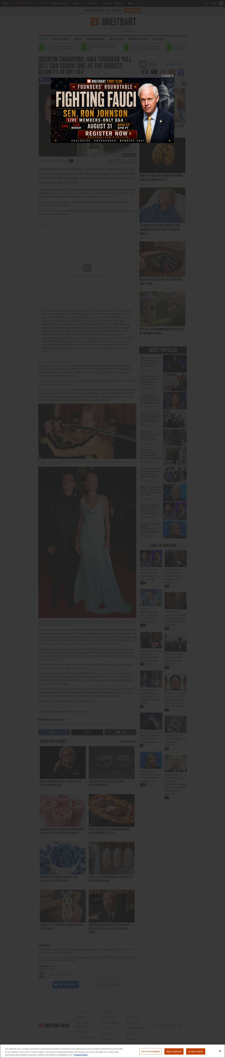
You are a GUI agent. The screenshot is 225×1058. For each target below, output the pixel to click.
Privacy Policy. (81, 1054)
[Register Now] (112, 108)
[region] (112, 1051)
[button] (112, 529)
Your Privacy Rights (150, 1051)
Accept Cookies (195, 1051)
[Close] (220, 1050)
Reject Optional (174, 1051)
